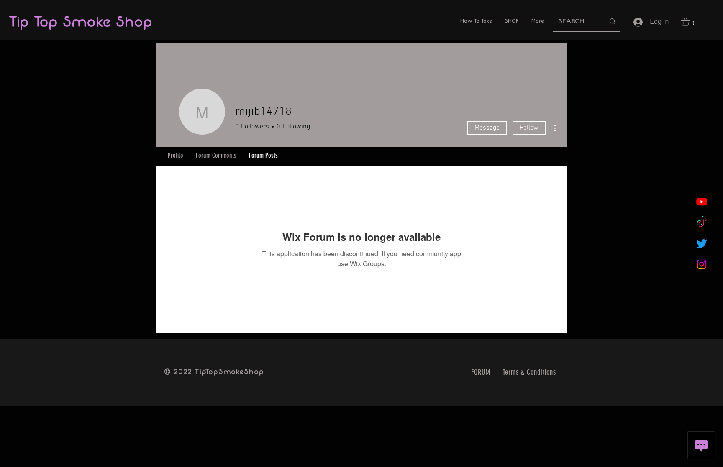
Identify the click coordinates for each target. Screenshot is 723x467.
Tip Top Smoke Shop (80, 22)
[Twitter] (701, 243)
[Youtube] (701, 201)
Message (487, 128)
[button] (690, 21)
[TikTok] (701, 222)
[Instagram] (701, 264)
